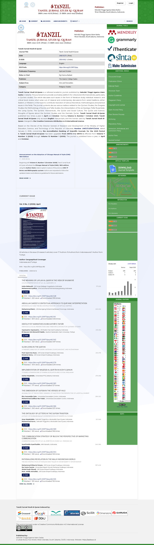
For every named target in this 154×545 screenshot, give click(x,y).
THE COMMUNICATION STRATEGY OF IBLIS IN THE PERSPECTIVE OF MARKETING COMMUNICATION (55, 438)
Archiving (112, 119)
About (75, 21)
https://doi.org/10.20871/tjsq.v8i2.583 (42, 383)
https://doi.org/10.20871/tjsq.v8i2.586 (42, 406)
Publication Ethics (115, 81)
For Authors (112, 208)
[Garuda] (120, 513)
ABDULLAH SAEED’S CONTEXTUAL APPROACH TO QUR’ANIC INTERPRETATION (54, 304)
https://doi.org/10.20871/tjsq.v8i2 (34, 266)
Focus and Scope (115, 77)
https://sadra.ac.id (89, 540)
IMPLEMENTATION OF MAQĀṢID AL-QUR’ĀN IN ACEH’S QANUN (48, 371)
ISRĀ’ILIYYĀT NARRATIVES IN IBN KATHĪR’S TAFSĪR (51, 325)
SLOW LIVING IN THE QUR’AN (50, 348)
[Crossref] (24, 513)
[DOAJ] (40, 518)
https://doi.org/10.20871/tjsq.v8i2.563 (42, 340)
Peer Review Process (116, 114)
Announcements (60, 21)
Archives (46, 21)
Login (131, 3)
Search (129, 21)
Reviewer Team (114, 91)
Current (34, 21)
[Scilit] (88, 513)
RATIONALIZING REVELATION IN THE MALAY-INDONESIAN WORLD (51, 460)
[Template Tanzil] (122, 169)
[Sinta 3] (122, 57)
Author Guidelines (115, 95)
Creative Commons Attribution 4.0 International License (61, 524)
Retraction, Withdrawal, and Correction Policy (119, 130)
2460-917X (63, 56)
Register (120, 3)
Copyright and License (117, 105)
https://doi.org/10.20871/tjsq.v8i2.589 (42, 429)
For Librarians (113, 213)
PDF (26, 292)
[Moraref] (56, 513)
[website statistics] (122, 404)
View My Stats (122, 407)
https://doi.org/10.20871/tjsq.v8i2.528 (42, 296)
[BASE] (24, 518)
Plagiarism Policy (115, 100)
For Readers (113, 204)
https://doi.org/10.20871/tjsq (68, 67)
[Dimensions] (104, 513)
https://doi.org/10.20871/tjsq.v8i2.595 (42, 479)
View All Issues (25, 484)
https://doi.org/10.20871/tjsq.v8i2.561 (42, 317)
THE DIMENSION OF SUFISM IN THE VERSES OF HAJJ (55, 392)
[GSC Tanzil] (122, 279)
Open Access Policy (116, 110)
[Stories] (72, 513)
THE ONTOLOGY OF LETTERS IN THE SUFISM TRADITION (47, 415)
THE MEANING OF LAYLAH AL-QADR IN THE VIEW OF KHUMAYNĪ (48, 282)
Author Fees (113, 135)
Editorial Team (114, 86)
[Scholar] (40, 513)
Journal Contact (114, 140)
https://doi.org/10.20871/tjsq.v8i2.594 (42, 452)
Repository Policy (115, 124)
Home (23, 21)
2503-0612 (63, 59)
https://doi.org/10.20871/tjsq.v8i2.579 (42, 363)
